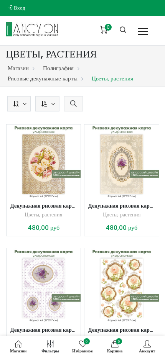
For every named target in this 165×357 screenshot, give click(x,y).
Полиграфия (58, 68)
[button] (19, 103)
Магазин (18, 68)
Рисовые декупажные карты (43, 78)
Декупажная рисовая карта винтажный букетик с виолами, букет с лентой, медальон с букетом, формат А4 (43, 329)
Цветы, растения (43, 214)
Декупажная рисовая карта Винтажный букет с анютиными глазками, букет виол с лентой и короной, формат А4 (121, 205)
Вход (19, 7)
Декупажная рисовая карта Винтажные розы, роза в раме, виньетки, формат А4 (121, 329)
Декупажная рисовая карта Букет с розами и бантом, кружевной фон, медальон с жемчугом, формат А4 (43, 205)
